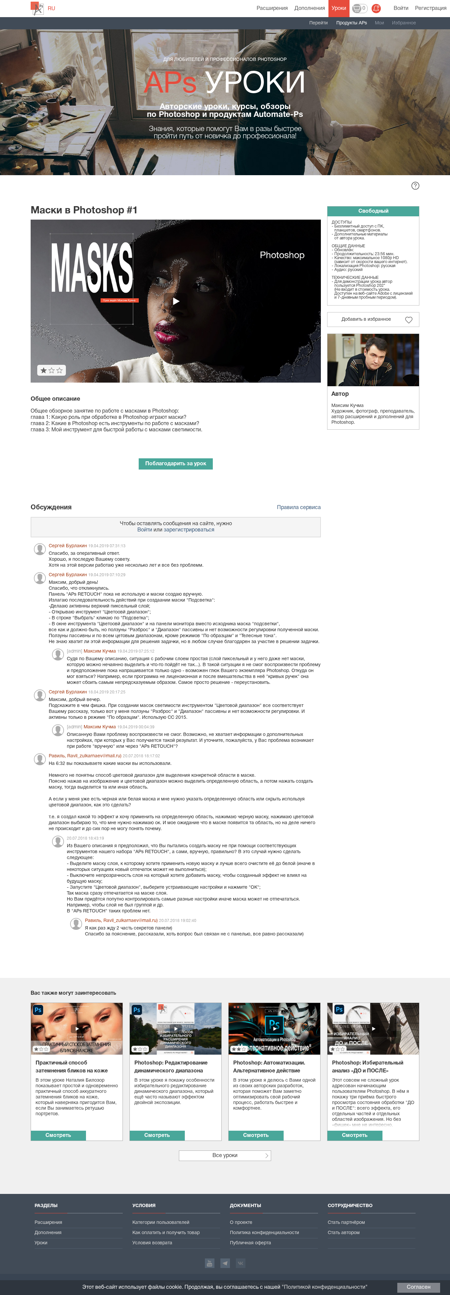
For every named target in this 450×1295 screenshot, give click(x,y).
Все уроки (225, 1155)
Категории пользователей (160, 1223)
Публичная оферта (250, 1243)
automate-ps (37, 8)
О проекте (241, 1223)
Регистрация (431, 8)
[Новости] (376, 8)
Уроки (339, 8)
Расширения (272, 8)
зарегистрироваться (189, 530)
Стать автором (344, 1233)
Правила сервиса (299, 507)
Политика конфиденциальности (264, 1233)
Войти (401, 8)
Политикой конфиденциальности (324, 1287)
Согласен (419, 1287)
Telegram (225, 1263)
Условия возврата (152, 1243)
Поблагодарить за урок (175, 464)
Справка (415, 186)
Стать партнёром (346, 1223)
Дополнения (310, 8)
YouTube (209, 1263)
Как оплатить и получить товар (166, 1233)
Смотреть (58, 1135)
